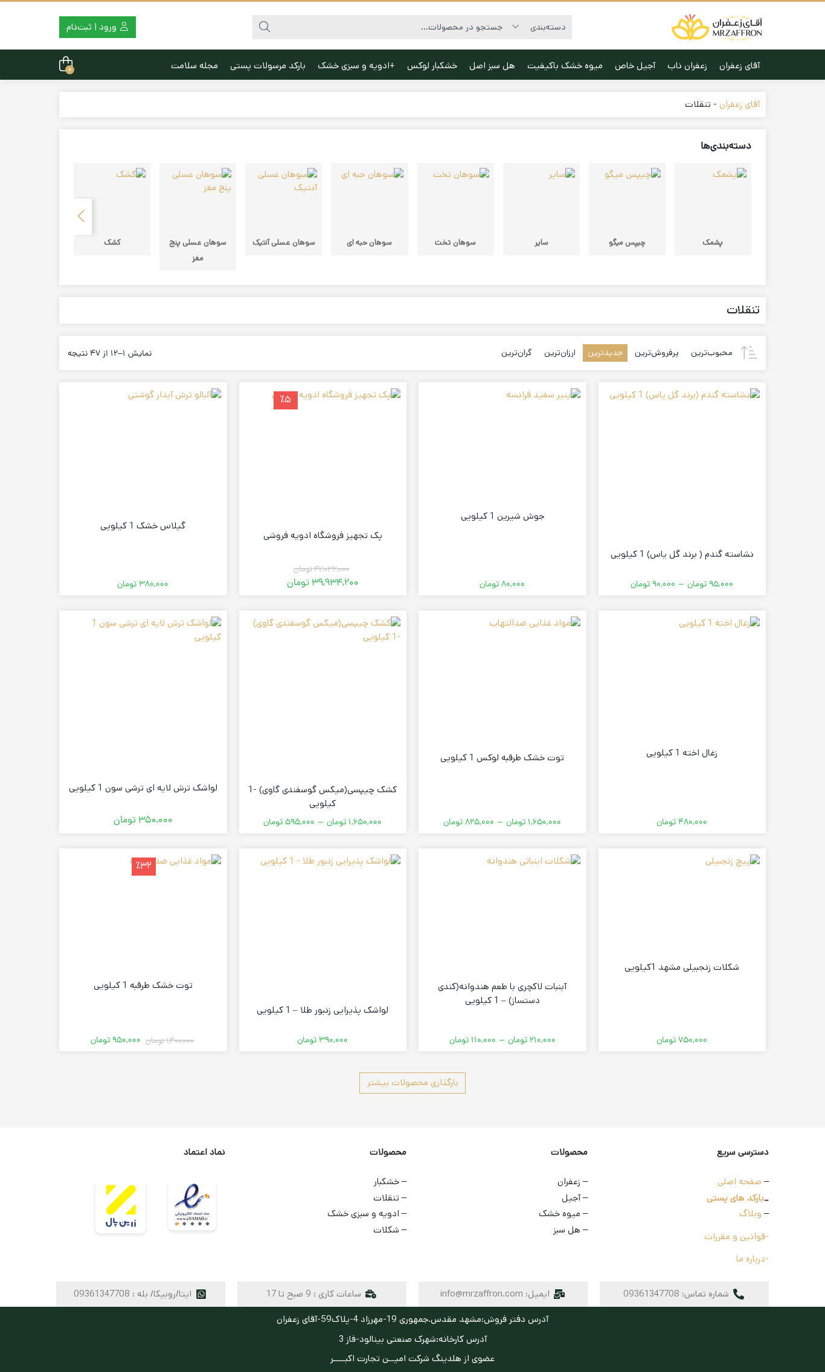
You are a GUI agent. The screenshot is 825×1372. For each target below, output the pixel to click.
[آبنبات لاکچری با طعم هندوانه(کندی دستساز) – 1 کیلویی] (533, 901)
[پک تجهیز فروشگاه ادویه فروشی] (336, 452)
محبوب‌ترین (712, 353)
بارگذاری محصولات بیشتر (412, 1082)
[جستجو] (264, 27)
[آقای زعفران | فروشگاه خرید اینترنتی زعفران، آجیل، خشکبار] (717, 27)
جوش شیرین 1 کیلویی (502, 516)
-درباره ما (752, 1258)
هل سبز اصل (492, 65)
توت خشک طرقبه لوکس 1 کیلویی (502, 757)
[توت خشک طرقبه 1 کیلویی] (175, 900)
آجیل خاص (635, 65)
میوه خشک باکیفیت (565, 65)
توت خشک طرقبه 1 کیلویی (143, 985)
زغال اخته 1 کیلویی (681, 752)
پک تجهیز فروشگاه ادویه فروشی (322, 535)
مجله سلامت (194, 65)
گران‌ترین (516, 353)
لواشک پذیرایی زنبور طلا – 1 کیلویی (322, 1010)
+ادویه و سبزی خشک (356, 65)
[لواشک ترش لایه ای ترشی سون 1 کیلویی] (143, 694)
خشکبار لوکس (432, 65)
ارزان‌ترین (560, 353)
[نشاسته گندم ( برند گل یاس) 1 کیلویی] (684, 463)
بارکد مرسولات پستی (268, 65)
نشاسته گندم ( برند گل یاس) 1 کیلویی (682, 554)
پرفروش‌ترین (657, 353)
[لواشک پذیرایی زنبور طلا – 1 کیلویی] (330, 924)
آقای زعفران (739, 65)
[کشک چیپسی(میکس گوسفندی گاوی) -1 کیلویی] (323, 694)
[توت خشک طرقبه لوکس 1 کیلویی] (534, 662)
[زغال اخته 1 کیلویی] (719, 657)
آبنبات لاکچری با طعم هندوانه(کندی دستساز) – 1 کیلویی (502, 993)
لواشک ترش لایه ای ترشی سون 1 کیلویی (143, 787)
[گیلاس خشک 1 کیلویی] (174, 434)
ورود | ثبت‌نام (92, 27)
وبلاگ (750, 1213)
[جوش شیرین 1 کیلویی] (543, 425)
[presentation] (83, 217)
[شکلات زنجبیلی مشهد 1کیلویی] (732, 881)
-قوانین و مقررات (736, 1236)
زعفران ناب (687, 65)
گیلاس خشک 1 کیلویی (142, 525)
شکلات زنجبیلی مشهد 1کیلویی (681, 967)
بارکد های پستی (735, 1197)
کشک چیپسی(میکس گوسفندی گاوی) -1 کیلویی (322, 796)
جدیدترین (605, 353)
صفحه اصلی (739, 1181)
